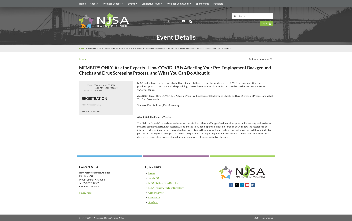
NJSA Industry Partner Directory (166, 187)
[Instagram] (191, 21)
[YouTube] (183, 21)
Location (88, 91)
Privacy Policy (85, 192)
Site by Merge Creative (263, 218)
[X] (169, 21)
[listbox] (261, 59)
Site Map (153, 202)
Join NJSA (153, 178)
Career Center (155, 192)
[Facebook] (161, 21)
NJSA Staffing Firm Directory (164, 183)
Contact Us (154, 197)
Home (81, 48)
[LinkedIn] (176, 21)
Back (84, 59)
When (89, 85)
